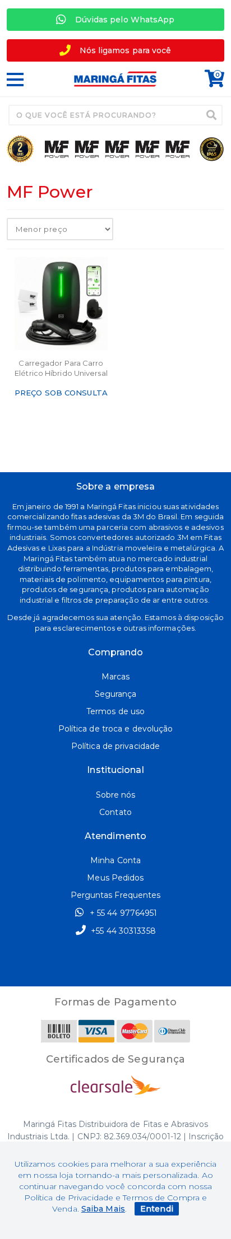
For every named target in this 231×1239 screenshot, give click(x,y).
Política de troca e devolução (115, 729)
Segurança (116, 694)
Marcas (115, 677)
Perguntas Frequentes (116, 895)
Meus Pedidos (115, 878)
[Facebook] (104, 966)
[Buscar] (211, 115)
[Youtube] (127, 966)
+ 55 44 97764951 (122, 913)
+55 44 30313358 (122, 931)
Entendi (156, 1209)
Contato (115, 812)
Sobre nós (116, 795)
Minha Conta (115, 860)
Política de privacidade (115, 746)
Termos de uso (115, 711)
